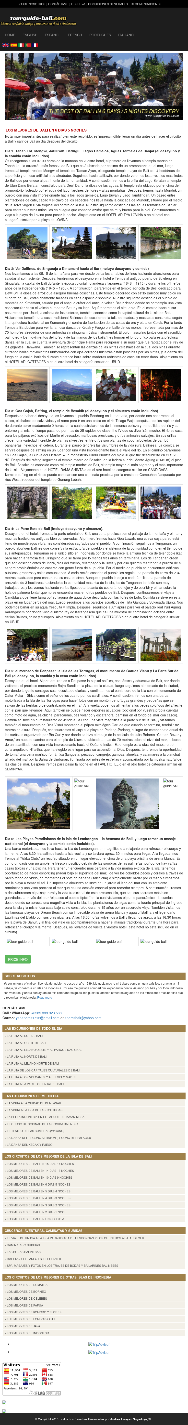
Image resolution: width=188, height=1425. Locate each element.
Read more (44, 997)
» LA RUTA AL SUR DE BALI (23, 1035)
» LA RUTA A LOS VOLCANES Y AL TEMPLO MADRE (40, 1077)
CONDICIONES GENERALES (108, 4)
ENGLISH (30, 34)
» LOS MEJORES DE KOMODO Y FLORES (32, 1312)
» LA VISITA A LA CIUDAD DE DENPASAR (32, 1103)
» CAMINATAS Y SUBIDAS (22, 1245)
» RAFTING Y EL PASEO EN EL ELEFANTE (33, 1258)
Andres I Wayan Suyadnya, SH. (131, 1419)
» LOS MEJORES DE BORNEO (25, 1291)
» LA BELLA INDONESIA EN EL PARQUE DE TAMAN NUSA (44, 1117)
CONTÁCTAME (58, 4)
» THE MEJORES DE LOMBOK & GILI (29, 1319)
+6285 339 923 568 (46, 1012)
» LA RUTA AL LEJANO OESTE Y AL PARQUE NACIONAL (43, 1049)
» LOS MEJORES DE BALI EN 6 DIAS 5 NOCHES (37, 1184)
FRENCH (75, 34)
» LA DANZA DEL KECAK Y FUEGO (28, 1144)
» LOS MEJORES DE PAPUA (23, 1305)
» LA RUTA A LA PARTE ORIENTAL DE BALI (34, 1084)
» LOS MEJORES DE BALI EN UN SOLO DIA (34, 1219)
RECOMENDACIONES (146, 4)
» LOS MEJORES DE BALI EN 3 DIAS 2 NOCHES (37, 1205)
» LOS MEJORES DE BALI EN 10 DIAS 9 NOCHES (38, 1177)
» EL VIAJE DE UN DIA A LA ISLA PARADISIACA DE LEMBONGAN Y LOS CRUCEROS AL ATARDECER (74, 1238)
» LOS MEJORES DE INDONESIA (26, 1333)
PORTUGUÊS (100, 34)
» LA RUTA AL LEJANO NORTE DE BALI (31, 1063)
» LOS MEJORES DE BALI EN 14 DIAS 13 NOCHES (39, 1170)
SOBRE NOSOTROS (31, 4)
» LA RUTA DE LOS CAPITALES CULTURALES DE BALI (42, 1070)
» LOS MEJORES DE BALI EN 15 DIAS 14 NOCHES (39, 1163)
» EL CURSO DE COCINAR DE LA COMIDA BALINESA (41, 1124)
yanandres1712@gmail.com (37, 1017)
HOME (10, 34)
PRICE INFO (18, 959)
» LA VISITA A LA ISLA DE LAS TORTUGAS (33, 1110)
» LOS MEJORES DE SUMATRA (25, 1284)
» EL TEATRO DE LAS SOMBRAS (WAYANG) (34, 1131)
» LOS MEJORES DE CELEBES (25, 1298)
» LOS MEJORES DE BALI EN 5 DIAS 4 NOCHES (37, 1191)
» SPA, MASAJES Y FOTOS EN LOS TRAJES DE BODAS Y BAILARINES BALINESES (61, 1265)
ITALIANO (126, 34)
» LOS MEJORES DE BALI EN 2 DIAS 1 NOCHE (36, 1212)
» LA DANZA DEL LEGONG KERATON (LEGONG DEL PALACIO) (47, 1137)
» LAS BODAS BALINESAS (22, 1252)
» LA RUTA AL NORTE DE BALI (25, 1056)
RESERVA (78, 4)
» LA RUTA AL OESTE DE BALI (25, 1043)
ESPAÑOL (52, 34)
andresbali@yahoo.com (83, 1017)
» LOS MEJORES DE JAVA (22, 1326)
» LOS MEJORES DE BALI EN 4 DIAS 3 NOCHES (37, 1198)
